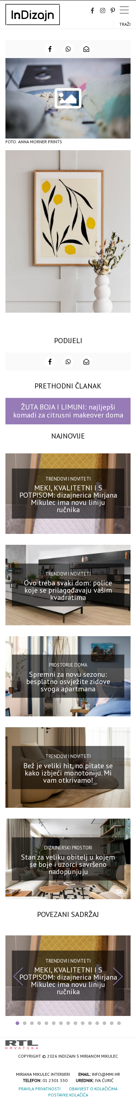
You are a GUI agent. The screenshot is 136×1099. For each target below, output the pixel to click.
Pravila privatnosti (39, 1088)
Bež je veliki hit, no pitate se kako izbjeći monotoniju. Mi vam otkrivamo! (68, 773)
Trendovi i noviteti (68, 479)
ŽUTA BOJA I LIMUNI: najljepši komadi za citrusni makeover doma (68, 410)
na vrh (123, 1042)
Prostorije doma (68, 665)
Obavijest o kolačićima (93, 1088)
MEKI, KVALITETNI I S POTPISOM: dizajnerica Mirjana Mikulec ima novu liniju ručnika (68, 498)
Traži (125, 24)
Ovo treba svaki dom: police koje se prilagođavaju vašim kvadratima (68, 590)
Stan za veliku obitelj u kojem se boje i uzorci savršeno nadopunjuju (68, 864)
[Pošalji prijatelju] (86, 49)
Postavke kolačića (68, 1095)
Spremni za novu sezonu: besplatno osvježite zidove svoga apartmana (68, 681)
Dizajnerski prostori (68, 848)
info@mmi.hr (106, 1074)
